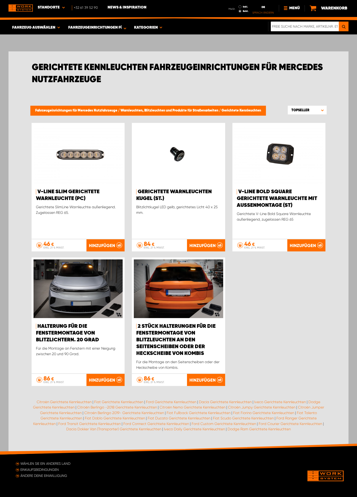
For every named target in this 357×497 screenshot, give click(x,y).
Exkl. (245, 11)
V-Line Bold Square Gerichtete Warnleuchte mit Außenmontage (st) (277, 198)
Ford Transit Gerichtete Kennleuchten (89, 424)
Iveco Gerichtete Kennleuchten (280, 402)
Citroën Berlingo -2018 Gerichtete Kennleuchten (117, 407)
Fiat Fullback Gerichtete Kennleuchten (198, 413)
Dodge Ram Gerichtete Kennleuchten (259, 429)
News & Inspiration (127, 7)
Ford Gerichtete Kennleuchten (171, 402)
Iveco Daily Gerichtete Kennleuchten (194, 429)
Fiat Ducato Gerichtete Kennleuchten (179, 418)
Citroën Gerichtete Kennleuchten (64, 402)
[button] (307, 110)
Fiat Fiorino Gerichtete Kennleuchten (263, 413)
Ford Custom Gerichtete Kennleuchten (224, 424)
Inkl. (245, 7)
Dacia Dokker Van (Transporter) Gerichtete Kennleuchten (113, 429)
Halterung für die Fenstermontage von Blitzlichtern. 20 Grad (67, 333)
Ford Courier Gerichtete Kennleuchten (290, 424)
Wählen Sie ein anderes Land (45, 463)
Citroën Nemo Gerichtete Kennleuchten (192, 407)
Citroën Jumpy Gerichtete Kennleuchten (261, 407)
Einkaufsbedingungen (39, 470)
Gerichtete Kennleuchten (241, 110)
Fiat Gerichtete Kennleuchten (118, 402)
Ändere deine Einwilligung (43, 476)
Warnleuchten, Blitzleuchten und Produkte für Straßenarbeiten (169, 110)
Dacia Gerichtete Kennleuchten (225, 402)
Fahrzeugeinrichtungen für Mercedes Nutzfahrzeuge (76, 110)
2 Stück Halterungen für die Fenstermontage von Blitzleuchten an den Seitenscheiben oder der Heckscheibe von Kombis (176, 340)
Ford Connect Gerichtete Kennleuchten (156, 424)
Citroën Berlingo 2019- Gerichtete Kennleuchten (124, 413)
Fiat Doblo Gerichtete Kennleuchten (115, 418)
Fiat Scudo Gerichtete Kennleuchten (243, 418)
